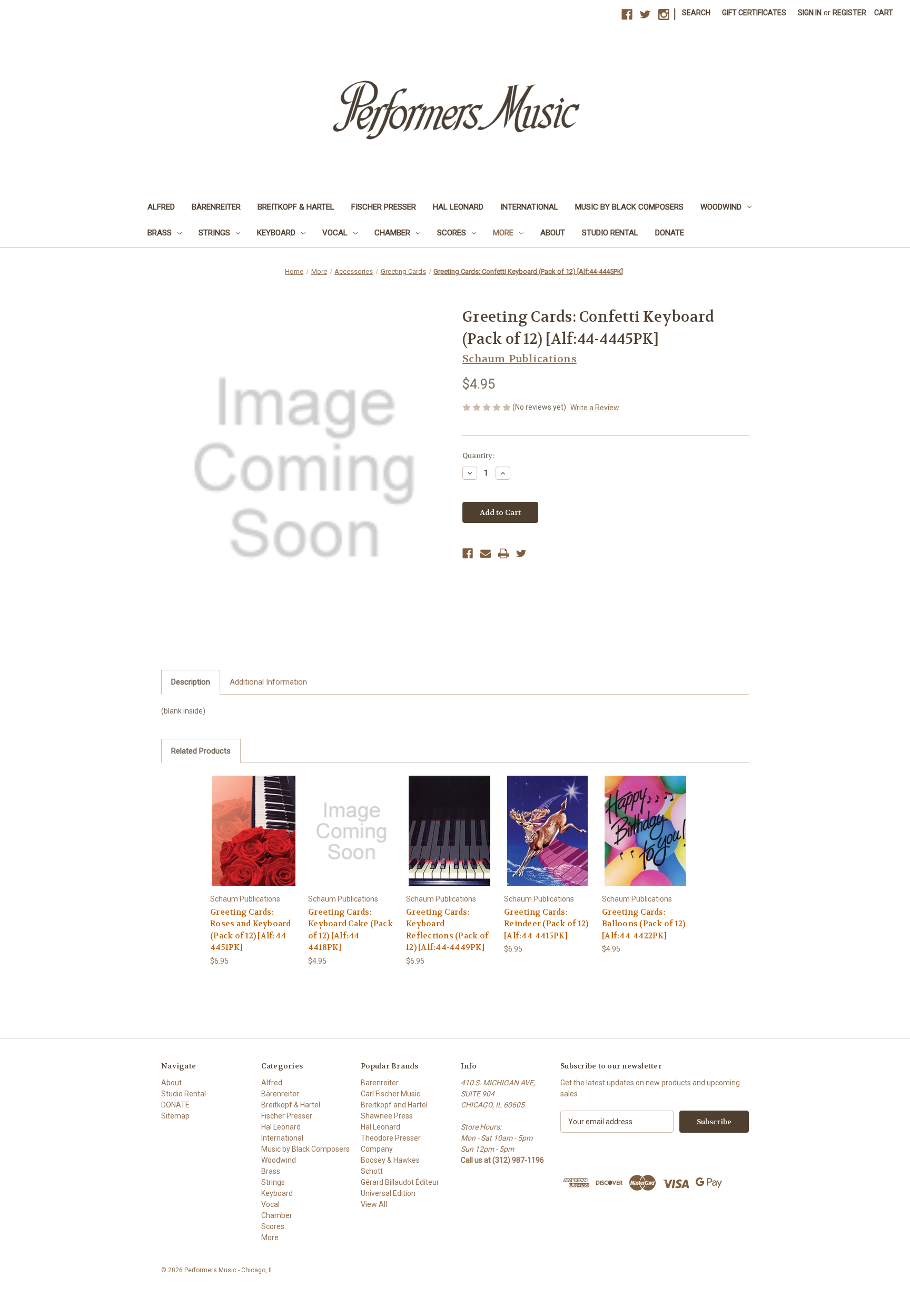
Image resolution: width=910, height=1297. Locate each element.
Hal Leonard (458, 207)
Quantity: (478, 455)
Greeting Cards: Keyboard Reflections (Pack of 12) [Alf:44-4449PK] (447, 930)
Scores (451, 232)
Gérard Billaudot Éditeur (400, 1182)
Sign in (810, 12)
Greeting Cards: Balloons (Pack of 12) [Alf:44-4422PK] (643, 924)
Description (190, 682)
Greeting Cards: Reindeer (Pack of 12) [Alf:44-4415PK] (546, 924)
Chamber (392, 232)
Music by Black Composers (629, 207)
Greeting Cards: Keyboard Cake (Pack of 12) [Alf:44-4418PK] (350, 930)
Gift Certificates (754, 12)
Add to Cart (254, 840)
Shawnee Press (387, 1116)
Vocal (335, 232)
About (552, 232)
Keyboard (276, 232)
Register (849, 12)
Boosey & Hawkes (390, 1160)
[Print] (503, 553)
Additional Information (268, 682)
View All (374, 1204)
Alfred (161, 207)
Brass (159, 232)
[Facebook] (467, 553)
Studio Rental (610, 232)
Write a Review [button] (594, 407)
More (503, 232)
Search (696, 12)
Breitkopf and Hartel (394, 1105)
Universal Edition (388, 1193)
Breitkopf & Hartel (296, 207)
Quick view (253, 821)
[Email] (485, 553)
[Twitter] (521, 553)
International (529, 207)
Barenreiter (380, 1082)
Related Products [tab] (201, 751)
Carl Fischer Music (390, 1094)
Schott (372, 1171)
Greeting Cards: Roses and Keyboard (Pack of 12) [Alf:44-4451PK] (250, 930)
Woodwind (720, 207)
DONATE (669, 232)
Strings (214, 232)
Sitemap (175, 1116)
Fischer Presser (383, 207)
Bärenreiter (216, 207)
